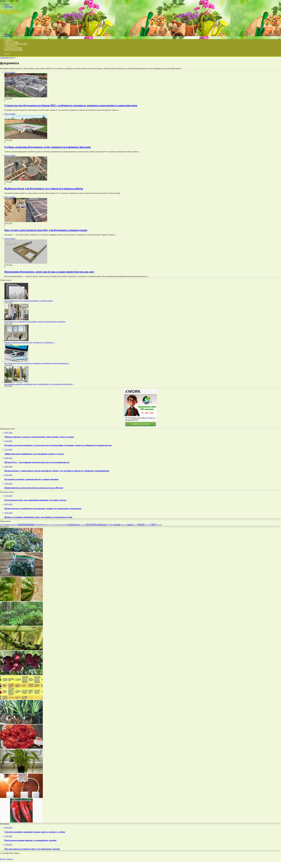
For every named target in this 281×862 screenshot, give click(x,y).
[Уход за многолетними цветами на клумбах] (21, 551)
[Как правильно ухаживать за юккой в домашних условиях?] (21, 723)
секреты (123, 524)
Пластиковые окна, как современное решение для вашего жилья (28, 301)
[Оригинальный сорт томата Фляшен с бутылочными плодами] (21, 748)
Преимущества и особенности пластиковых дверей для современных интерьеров (34, 321)
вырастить (14, 524)
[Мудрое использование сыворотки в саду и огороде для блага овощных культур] (21, 699)
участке (159, 524)
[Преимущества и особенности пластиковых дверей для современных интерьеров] (16, 320)
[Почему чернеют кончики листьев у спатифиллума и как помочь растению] (21, 773)
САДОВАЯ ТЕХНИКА (13, 48)
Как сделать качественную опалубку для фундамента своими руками (45, 230)
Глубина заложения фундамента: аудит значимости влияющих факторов (47, 147)
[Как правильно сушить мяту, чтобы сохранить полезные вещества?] (21, 576)
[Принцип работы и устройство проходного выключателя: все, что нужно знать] (21, 797)
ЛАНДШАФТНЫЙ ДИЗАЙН (15, 44)
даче (47, 524)
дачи (50, 524)
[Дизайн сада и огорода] (11, 31)
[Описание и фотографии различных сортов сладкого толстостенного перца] (21, 822)
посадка (91, 524)
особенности (73, 524)
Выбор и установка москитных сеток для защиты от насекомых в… (29, 342)
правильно (101, 524)
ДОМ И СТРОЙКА (11, 42)
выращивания (40, 524)
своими (117, 524)
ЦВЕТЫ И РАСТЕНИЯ (13, 50)
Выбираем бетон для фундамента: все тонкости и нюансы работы (43, 188)
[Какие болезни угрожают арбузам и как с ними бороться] (21, 601)
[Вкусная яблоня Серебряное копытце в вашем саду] (21, 674)
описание (63, 524)
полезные (82, 524)
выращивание (26, 524)
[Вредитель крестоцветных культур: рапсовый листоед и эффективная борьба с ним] (21, 650)
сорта (141, 524)
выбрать (7, 524)
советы (130, 524)
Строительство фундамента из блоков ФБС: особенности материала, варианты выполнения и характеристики (70, 105)
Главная (3, 58)
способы (147, 524)
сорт (135, 524)
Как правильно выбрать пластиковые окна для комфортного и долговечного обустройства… (39, 384)
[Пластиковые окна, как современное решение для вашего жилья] (16, 299)
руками (110, 524)
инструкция (55, 524)
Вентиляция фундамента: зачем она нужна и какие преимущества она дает (49, 271)
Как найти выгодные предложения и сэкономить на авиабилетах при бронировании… (37, 363)
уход (153, 524)
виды (1, 524)
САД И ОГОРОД (10, 46)
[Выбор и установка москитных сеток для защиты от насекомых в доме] (16, 340)
